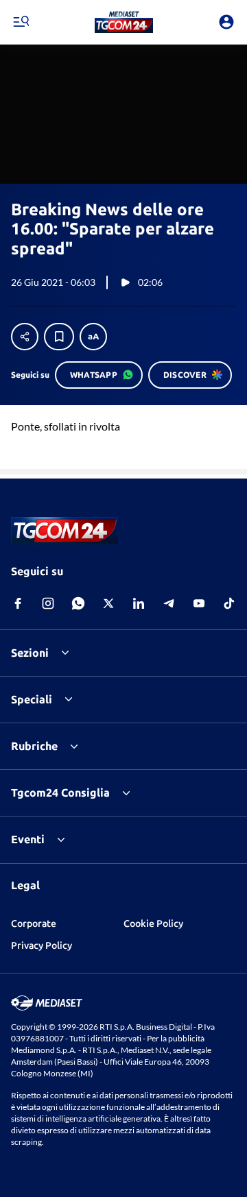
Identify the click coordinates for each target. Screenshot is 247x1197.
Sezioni (30, 652)
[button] (124, 22)
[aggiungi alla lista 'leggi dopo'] (59, 336)
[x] (108, 603)
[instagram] (48, 603)
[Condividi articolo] (24, 336)
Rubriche (34, 746)
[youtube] (199, 603)
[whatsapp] (78, 603)
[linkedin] (138, 603)
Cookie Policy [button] (153, 923)
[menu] (20, 22)
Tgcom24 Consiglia (60, 792)
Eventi (28, 839)
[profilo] (226, 22)
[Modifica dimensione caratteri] (93, 336)
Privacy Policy (41, 945)
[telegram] (169, 603)
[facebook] (18, 603)
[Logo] (124, 22)
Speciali (31, 699)
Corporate (33, 923)
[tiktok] (229, 603)
